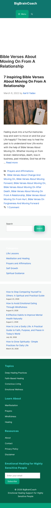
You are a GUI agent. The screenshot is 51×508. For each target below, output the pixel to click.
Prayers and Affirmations (20, 171)
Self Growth (12, 268)
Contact (9, 443)
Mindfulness (10, 416)
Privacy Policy (11, 449)
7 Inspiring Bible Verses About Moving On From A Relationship (25, 81)
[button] (32, 14)
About (8, 437)
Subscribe (12, 481)
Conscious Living (13, 384)
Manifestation (11, 405)
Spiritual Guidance (15, 273)
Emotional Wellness (14, 389)
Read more (12, 162)
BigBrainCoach (25, 3)
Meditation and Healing (17, 258)
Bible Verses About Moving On (29, 183)
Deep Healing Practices (16, 372)
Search (9, 223)
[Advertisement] (25, 35)
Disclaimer (10, 454)
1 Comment (13, 207)
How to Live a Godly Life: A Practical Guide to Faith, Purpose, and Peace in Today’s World (25, 330)
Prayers (8, 411)
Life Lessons (12, 253)
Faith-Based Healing (14, 378)
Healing (8, 422)
